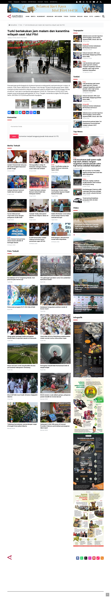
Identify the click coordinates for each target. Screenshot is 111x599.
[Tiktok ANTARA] (97, 2)
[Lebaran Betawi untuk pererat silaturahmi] (88, 406)
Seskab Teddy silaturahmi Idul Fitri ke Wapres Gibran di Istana (38, 215)
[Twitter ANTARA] (87, 2)
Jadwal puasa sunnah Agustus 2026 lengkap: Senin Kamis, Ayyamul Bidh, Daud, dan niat (93, 37)
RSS (83, 585)
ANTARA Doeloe (62, 576)
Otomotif (40, 2)
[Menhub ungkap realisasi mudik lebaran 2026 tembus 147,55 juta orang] (77, 182)
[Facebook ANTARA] (80, 2)
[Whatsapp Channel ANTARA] (83, 2)
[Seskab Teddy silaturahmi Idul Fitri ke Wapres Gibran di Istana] (39, 205)
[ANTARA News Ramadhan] (16, 557)
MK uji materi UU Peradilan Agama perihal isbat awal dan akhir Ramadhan (92, 172)
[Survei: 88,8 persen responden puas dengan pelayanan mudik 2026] (17, 205)
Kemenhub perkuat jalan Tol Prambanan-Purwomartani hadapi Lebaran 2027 (92, 123)
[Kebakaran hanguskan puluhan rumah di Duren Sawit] (55, 295)
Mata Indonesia (62, 573)
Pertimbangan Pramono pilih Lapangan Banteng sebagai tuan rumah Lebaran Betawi (92, 191)
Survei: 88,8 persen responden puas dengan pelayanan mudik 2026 (15, 215)
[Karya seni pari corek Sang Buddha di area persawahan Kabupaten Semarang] (22, 353)
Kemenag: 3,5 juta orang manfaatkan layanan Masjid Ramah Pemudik (60, 192)
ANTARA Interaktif (63, 570)
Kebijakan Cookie (87, 576)
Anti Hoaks (60, 567)
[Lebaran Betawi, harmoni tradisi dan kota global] (17, 182)
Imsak (86, 16)
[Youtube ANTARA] (94, 2)
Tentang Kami (86, 579)
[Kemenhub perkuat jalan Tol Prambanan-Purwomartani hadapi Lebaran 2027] (77, 124)
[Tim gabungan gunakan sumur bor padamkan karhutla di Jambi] (55, 266)
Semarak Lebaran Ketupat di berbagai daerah (87, 541)
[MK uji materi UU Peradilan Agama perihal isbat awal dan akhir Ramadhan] (77, 173)
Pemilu (46, 2)
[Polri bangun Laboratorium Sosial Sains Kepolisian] (61, 229)
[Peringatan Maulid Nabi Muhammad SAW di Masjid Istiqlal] (55, 353)
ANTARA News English (89, 564)
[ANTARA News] (15, 16)
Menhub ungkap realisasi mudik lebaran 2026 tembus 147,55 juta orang (92, 182)
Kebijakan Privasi (87, 573)
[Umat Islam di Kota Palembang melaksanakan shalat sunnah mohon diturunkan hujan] (55, 324)
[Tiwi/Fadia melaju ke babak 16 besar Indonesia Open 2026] (61, 156)
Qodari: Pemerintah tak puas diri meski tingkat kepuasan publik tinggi (16, 166)
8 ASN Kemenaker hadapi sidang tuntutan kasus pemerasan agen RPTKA (37, 239)
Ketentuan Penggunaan (90, 570)
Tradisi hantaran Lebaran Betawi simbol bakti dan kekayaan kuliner (37, 192)
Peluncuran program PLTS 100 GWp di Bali (21, 307)
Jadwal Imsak (36, 585)
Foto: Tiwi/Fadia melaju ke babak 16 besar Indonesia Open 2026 (60, 168)
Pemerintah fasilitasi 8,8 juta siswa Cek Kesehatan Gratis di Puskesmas (88, 267)
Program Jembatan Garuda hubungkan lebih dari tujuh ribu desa (87, 226)
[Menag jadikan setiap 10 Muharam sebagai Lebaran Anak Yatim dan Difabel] (39, 156)
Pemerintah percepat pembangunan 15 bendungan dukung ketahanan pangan (87, 247)
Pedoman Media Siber (89, 582)
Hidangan (50, 16)
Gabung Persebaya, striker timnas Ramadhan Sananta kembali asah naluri (87, 307)
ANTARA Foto (53, 2)
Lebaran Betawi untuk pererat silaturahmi (88, 429)
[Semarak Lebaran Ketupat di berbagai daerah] (88, 518)
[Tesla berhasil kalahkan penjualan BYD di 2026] (77, 200)
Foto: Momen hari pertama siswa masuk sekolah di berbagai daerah (16, 240)
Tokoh (66, 16)
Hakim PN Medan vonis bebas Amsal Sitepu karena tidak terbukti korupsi (61, 215)
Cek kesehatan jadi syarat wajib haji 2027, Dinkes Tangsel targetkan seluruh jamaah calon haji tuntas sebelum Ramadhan (91, 66)
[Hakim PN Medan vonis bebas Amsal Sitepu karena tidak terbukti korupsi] (61, 205)
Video (84, 179)
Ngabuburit (41, 16)
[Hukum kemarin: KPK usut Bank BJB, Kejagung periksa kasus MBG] (77, 55)
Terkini (10, 2)
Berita (33, 16)
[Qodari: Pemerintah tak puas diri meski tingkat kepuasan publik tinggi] (17, 156)
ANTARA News (32, 2)
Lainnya (97, 16)
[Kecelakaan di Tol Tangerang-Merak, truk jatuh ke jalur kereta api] (22, 266)
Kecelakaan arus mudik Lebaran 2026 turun (85, 485)
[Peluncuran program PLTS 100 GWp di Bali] (22, 295)
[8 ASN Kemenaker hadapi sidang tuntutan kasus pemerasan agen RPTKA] (39, 229)
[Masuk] (77, 2)
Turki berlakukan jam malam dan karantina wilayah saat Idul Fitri (44, 25)
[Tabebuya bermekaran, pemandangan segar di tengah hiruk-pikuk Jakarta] (22, 412)
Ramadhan (14, 25)
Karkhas (59, 564)
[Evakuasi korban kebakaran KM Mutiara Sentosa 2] (77, 47)
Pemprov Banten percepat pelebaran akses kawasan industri (86, 287)
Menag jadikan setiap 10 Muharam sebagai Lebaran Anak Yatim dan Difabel (38, 166)
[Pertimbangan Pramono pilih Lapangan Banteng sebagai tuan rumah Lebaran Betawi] (77, 192)
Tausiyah (73, 16)
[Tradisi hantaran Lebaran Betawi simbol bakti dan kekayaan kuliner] (39, 182)
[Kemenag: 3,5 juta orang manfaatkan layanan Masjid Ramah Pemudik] (61, 182)
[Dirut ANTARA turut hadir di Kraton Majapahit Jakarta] (22, 383)
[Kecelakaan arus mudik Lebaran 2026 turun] (88, 462)
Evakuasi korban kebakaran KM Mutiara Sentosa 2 (87, 373)
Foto (91, 16)
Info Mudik (58, 16)
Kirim (14, 136)
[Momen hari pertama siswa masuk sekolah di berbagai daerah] (17, 229)
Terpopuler (16, 2)
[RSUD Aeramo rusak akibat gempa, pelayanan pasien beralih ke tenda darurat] (55, 383)
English (79, 16)
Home (27, 16)
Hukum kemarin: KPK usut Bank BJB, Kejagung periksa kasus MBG (92, 54)
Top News (23, 2)
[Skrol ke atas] (107, 594)
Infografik (86, 44)
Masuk (84, 567)
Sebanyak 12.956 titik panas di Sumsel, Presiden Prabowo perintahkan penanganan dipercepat (55, 426)
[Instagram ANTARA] (90, 2)
